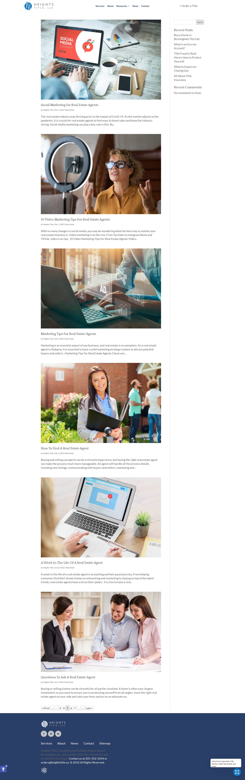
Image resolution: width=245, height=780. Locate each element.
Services (100, 6)
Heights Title (48, 110)
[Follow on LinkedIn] (58, 734)
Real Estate (69, 110)
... (52, 708)
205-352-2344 (94, 758)
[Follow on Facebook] (44, 734)
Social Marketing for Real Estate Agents (69, 105)
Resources (121, 6)
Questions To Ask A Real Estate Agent (68, 677)
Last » (89, 708)
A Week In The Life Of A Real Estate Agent (72, 563)
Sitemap (104, 743)
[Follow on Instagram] (51, 734)
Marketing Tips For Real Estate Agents (68, 334)
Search (200, 22)
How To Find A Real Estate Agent (65, 448)
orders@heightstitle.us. (55, 762)
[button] (3, 769)
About (110, 6)
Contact (145, 6)
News (135, 6)
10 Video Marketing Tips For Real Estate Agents (75, 219)
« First (45, 708)
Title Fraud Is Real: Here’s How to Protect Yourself (187, 57)
